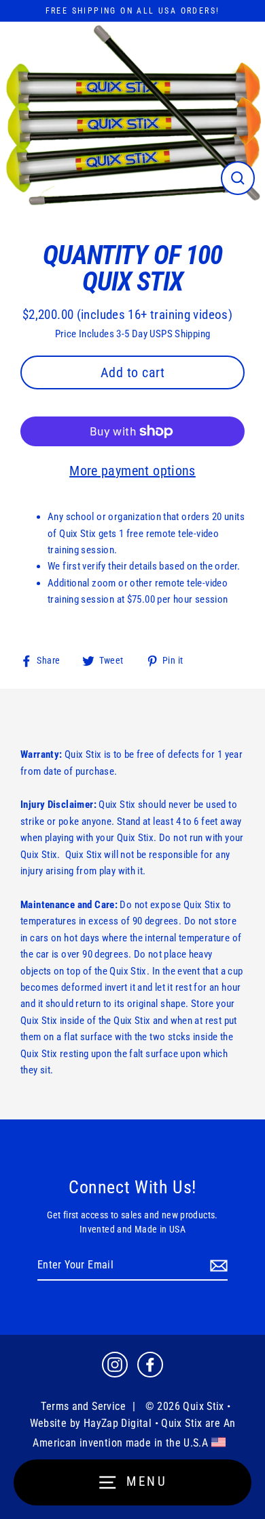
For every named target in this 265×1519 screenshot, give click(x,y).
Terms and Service (83, 1406)
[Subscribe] (217, 1266)
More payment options (132, 471)
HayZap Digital (118, 1423)
